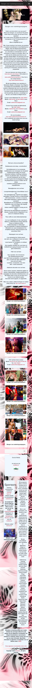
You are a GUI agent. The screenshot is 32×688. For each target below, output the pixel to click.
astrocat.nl (9, 525)
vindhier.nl (16, 465)
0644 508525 (20, 99)
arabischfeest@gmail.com (18, 102)
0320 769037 (24, 97)
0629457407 (12, 109)
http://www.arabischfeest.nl (16, 80)
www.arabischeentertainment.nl (13, 77)
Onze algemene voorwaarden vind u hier (16, 646)
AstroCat (18, 650)
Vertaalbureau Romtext (9, 516)
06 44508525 (20, 109)
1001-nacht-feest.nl (20, 283)
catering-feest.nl (9, 493)
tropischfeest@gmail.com (11, 511)
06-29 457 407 (13, 361)
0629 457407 (12, 99)
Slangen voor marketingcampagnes (12, 4)
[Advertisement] (16, 671)
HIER (20, 641)
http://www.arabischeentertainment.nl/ (16, 116)
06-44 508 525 (22, 361)
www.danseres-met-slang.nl (12, 74)
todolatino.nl (9, 498)
